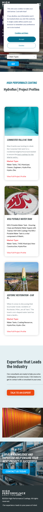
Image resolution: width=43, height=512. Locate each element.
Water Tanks (12, 164)
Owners (10, 167)
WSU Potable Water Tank (19, 219)
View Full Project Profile (16, 176)
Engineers (17, 167)
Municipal (25, 164)
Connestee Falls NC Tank (19, 140)
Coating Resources (25, 322)
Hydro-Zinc (11, 170)
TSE (19, 164)
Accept (21, 39)
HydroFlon (26, 167)
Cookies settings (21, 33)
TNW (20, 243)
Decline (21, 45)
